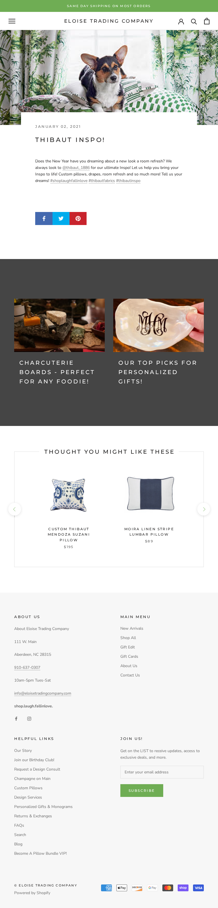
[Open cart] (206, 21)
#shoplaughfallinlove (68, 180)
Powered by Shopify (32, 893)
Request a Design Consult (37, 769)
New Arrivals (131, 628)
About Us (128, 666)
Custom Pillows (28, 788)
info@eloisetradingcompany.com (42, 693)
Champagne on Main (32, 778)
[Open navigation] (12, 21)
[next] (203, 509)
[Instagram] (29, 718)
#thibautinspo (128, 180)
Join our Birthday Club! (34, 760)
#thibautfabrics (102, 180)
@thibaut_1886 (76, 167)
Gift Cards (129, 656)
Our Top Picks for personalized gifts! (158, 372)
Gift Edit (127, 647)
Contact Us (130, 675)
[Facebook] (16, 718)
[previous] (14, 509)
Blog (18, 844)
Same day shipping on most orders (109, 6)
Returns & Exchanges (33, 816)
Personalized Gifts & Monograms (43, 806)
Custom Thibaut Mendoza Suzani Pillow (69, 534)
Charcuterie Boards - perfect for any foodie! (57, 372)
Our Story (23, 750)
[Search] (194, 21)
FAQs (19, 825)
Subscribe (142, 790)
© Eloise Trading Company (45, 885)
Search (20, 834)
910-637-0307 (27, 667)
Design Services (28, 797)
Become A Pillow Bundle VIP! (40, 853)
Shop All (128, 637)
